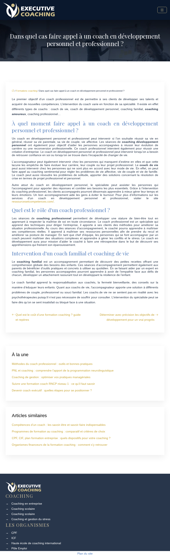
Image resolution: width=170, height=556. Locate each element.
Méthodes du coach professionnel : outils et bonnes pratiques (52, 363)
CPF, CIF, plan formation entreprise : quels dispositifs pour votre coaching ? (61, 438)
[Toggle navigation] (162, 10)
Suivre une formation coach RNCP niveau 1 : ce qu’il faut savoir (53, 383)
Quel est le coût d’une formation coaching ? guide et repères (48, 317)
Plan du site (85, 553)
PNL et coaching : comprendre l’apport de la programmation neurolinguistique (63, 370)
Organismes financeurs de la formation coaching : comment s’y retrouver (59, 444)
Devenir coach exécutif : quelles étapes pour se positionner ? (52, 390)
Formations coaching (26, 91)
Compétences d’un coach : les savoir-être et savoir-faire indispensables (59, 424)
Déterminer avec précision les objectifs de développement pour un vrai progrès (127, 317)
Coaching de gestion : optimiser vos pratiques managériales (51, 377)
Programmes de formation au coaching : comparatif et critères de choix (58, 431)
